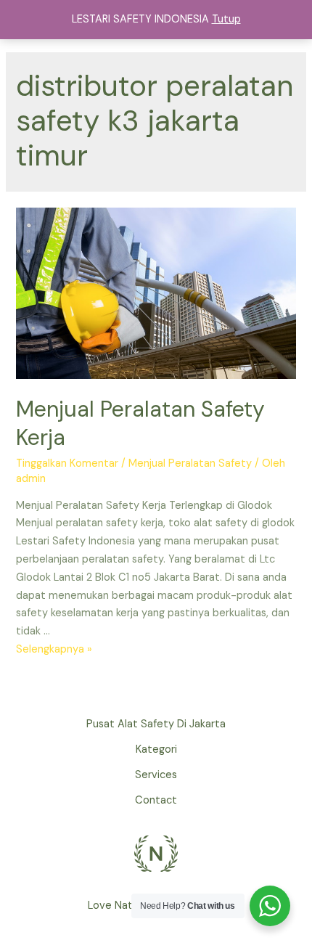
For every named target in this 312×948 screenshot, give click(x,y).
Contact (156, 800)
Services (156, 775)
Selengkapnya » (54, 649)
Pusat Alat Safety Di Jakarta (156, 724)
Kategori (156, 749)
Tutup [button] (226, 19)
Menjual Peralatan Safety (190, 463)
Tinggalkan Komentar (67, 463)
